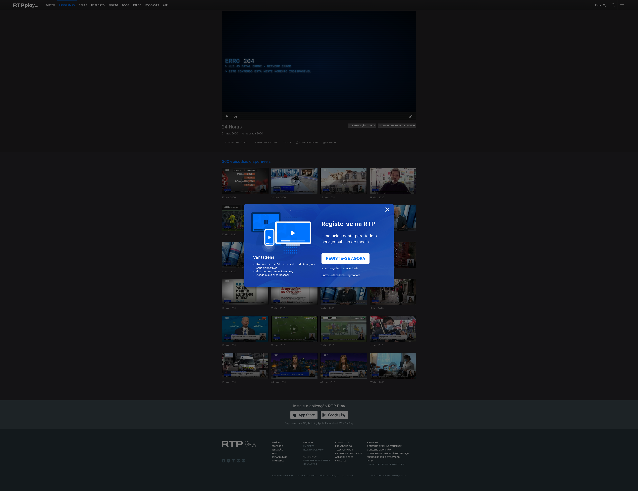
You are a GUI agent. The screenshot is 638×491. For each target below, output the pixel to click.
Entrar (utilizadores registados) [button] (340, 275)
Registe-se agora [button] (345, 258)
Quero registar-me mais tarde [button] (339, 268)
